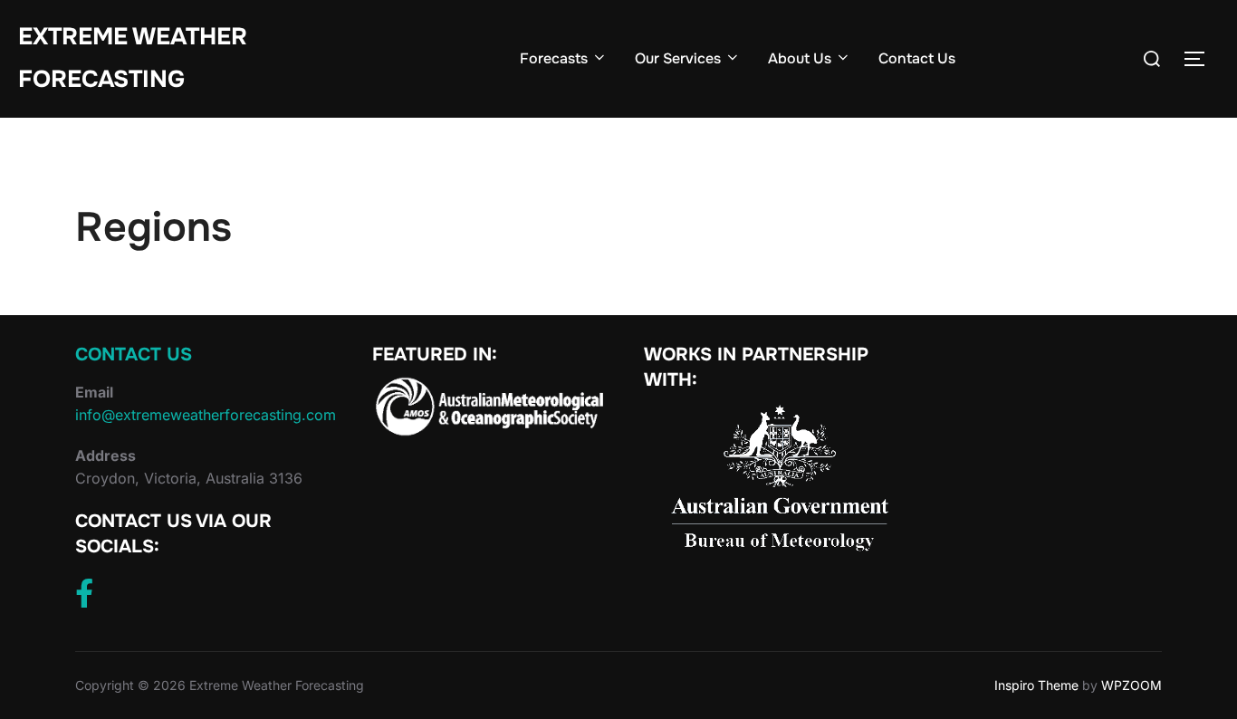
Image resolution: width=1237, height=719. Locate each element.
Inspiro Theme (1036, 685)
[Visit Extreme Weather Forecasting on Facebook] (84, 599)
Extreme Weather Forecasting (132, 58)
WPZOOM (1131, 685)
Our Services (678, 58)
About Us (799, 58)
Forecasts (554, 58)
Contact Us (916, 58)
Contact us (133, 354)
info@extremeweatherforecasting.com (205, 415)
